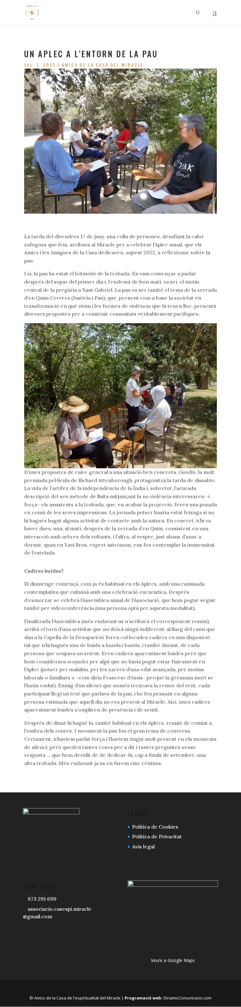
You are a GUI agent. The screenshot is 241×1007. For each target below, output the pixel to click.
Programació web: (144, 998)
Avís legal (143, 846)
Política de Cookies (155, 827)
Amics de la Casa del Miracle (102, 64)
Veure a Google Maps (173, 960)
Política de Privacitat (157, 836)
